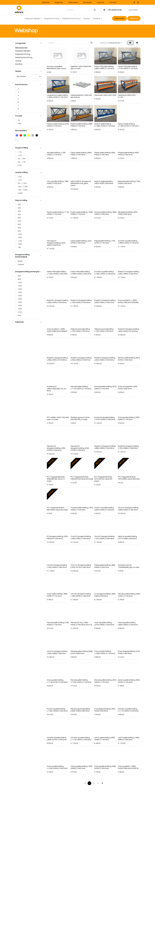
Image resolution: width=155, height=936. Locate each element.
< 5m (20, 180)
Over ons (100, 2)
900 (19, 231)
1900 (20, 302)
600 (19, 218)
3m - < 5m (22, 159)
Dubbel (21, 264)
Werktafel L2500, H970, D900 (105, 95)
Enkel (20, 261)
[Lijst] (137, 42)
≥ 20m (20, 193)
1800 (20, 299)
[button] (110, 42)
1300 (20, 292)
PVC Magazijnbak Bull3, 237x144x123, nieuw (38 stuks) (103, 479)
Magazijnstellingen (23, 51)
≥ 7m (20, 165)
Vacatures (87, 2)
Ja (19, 120)
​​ (134, 18)
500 (19, 214)
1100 (20, 241)
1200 (20, 244)
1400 (20, 296)
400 (19, 211)
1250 (20, 289)
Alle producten (21, 47)
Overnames (73, 2)
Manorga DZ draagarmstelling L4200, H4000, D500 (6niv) (56, 243)
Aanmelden (133, 10)
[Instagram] (138, 2)
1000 (20, 234)
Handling (18, 64)
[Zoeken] (94, 10)
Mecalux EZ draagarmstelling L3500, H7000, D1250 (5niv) (80, 448)
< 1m (20, 152)
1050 (20, 237)
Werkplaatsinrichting (23, 57)
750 (19, 247)
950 (19, 228)
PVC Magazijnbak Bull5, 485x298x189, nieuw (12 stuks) (56, 479)
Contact (113, 2)
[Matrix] (130, 42)
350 (19, 208)
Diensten (46, 2)
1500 (20, 309)
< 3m (20, 155)
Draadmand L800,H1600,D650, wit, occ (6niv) (56, 388)
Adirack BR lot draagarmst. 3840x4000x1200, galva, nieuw (81, 183)
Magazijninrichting (22, 54)
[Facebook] (134, 2)
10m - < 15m (23, 186)
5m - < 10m (22, 183)
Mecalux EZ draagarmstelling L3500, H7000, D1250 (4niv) (56, 448)
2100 (20, 312)
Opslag (18, 61)
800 (19, 224)
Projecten (59, 2)
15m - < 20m (23, 190)
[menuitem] (33, 18)
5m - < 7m (22, 162)
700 (19, 221)
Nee (19, 123)
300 (19, 205)
